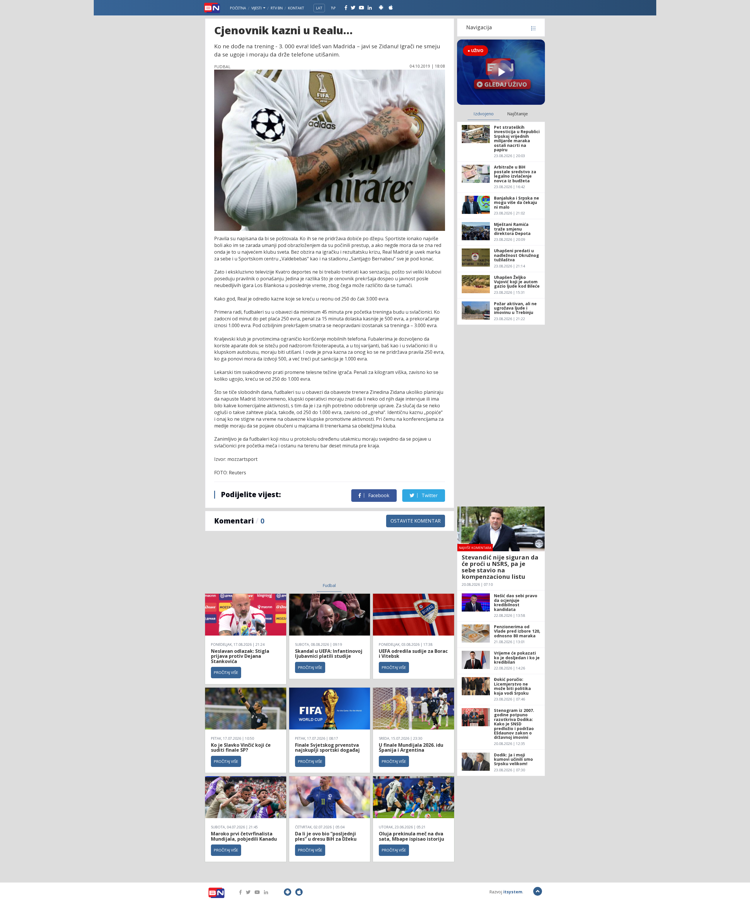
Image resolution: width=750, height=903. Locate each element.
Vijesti (256, 8)
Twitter (429, 495)
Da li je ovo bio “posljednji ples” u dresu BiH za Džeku (326, 836)
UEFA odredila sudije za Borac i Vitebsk (413, 654)
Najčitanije (517, 113)
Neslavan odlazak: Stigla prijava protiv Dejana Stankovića (240, 656)
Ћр (333, 8)
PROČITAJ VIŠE (226, 672)
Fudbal (329, 585)
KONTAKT (296, 8)
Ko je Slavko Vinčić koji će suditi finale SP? (241, 747)
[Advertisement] (281, 560)
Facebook (378, 495)
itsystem (512, 892)
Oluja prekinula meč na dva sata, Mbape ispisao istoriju (411, 836)
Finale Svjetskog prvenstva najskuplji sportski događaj (328, 747)
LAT (319, 8)
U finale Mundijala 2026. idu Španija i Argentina (411, 747)
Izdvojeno (483, 113)
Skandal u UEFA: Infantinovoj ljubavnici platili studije (328, 654)
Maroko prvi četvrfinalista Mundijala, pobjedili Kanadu (244, 836)
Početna (238, 8)
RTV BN (277, 8)
